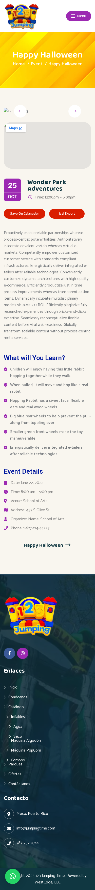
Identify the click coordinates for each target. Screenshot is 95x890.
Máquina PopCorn (26, 750)
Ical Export (67, 213)
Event (36, 64)
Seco (17, 736)
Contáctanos (19, 784)
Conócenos (17, 697)
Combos (18, 760)
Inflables (18, 716)
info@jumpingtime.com (35, 828)
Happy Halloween (44, 545)
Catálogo (16, 707)
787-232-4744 (27, 843)
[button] (12, 876)
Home (19, 64)
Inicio (12, 687)
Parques (15, 764)
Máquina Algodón (26, 740)
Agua (17, 726)
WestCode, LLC (48, 882)
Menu (81, 16)
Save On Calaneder (24, 213)
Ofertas (14, 774)
